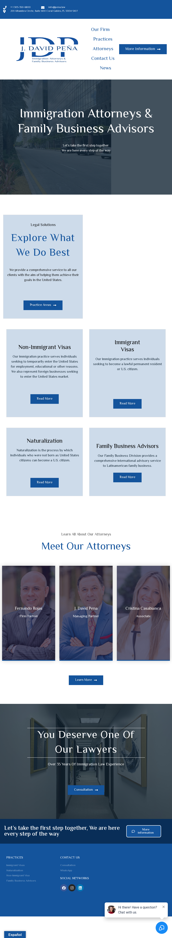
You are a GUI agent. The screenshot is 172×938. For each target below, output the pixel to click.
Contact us (70, 857)
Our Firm (100, 30)
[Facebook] (63, 887)
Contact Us (103, 59)
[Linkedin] (80, 887)
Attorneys (103, 49)
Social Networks (74, 878)
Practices (102, 39)
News (105, 68)
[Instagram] (72, 887)
